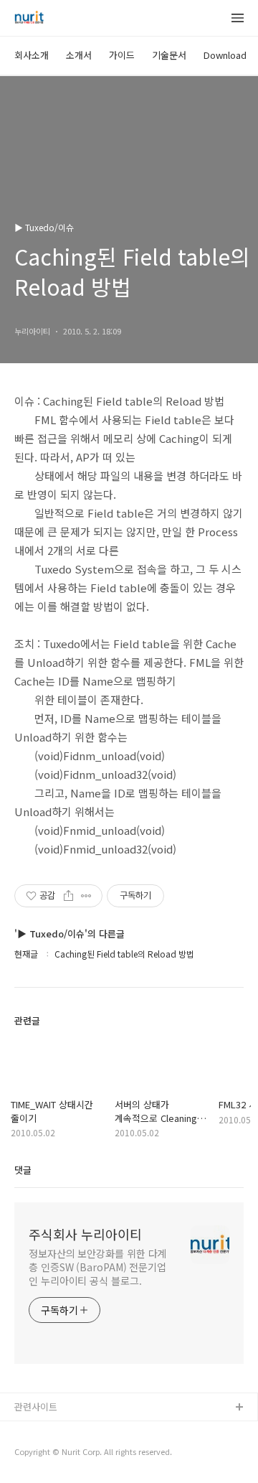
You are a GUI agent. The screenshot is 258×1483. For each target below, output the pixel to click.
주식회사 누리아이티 (85, 1234)
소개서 (79, 55)
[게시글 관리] (86, 896)
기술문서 (169, 55)
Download (225, 55)
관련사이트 (35, 1406)
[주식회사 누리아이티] (29, 19)
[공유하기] (68, 896)
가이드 (122, 55)
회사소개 (31, 55)
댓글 (23, 1169)
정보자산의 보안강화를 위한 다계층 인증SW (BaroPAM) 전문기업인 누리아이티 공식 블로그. (97, 1267)
